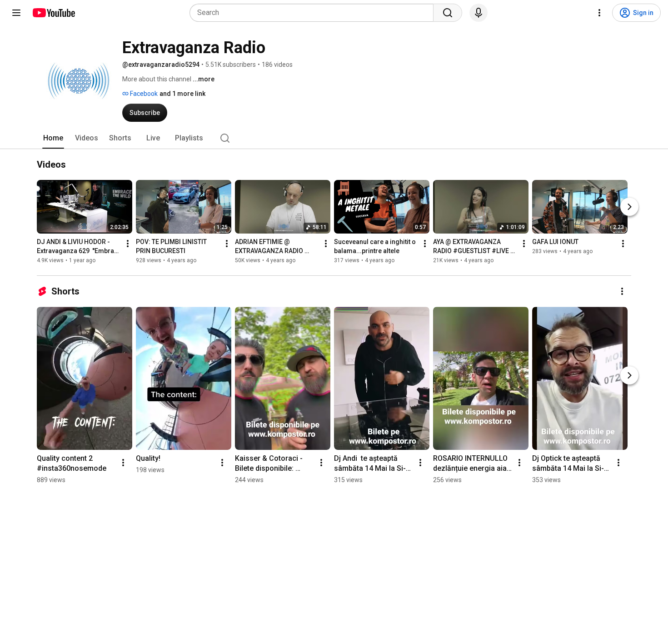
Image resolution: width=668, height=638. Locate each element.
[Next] (629, 207)
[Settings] (599, 12)
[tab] (53, 138)
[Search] (447, 13)
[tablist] (334, 138)
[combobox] (314, 12)
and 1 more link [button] (182, 93)
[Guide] (16, 12)
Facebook (143, 93)
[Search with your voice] (478, 13)
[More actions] (128, 243)
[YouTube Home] (53, 12)
